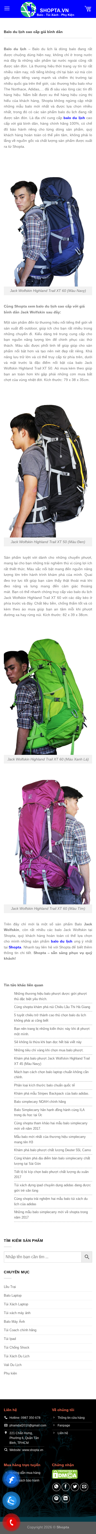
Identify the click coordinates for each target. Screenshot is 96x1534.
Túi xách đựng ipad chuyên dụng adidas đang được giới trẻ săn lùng (52, 1187)
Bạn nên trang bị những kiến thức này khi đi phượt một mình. (52, 1031)
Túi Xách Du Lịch (16, 1356)
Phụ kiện (10, 1373)
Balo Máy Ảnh (14, 1322)
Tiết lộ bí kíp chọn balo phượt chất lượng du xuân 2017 (51, 1174)
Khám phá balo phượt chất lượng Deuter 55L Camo (52, 1150)
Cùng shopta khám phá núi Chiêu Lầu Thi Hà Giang (52, 1007)
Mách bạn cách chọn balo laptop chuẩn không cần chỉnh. (51, 1074)
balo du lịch (74, 118)
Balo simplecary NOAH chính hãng (40, 1102)
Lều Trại (10, 1287)
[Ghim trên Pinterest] (56, 1499)
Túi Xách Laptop (16, 1304)
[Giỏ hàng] (88, 8)
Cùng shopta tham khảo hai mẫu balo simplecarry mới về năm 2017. (51, 1125)
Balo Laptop (13, 1295)
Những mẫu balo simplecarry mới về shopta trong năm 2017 (51, 1214)
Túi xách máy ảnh (17, 1313)
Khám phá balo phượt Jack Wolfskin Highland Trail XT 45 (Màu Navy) (52, 1061)
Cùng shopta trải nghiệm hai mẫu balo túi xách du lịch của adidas (51, 1201)
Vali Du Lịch (13, 1365)
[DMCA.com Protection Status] (65, 1474)
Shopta (15, 947)
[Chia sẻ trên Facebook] (65, 1487)
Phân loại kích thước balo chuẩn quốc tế (44, 1085)
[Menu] (7, 8)
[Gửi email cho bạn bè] (84, 1487)
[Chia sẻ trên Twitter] (75, 1487)
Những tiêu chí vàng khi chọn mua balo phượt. (49, 1050)
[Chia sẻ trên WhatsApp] (56, 1487)
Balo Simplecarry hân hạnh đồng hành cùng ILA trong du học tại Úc (49, 1112)
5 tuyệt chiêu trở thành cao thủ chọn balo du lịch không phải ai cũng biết (50, 1017)
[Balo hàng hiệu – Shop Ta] (47, 9)
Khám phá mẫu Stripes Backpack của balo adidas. (51, 1093)
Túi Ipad (10, 1339)
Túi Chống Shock (16, 1347)
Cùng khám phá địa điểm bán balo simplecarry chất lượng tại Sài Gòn (52, 1161)
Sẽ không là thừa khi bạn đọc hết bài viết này (48, 1042)
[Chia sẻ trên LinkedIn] (65, 1499)
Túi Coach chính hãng (20, 1330)
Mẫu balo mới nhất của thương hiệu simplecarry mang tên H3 (50, 1139)
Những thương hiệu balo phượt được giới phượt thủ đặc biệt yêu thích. (50, 996)
